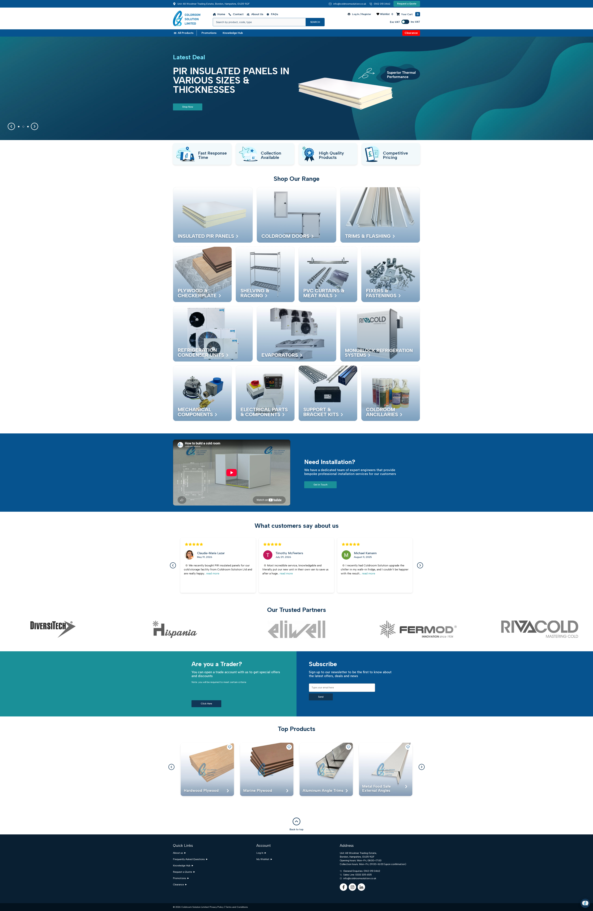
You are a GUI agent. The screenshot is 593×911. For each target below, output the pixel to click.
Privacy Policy (216, 907)
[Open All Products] (175, 33)
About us (178, 852)
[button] (11, 126)
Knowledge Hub (181, 865)
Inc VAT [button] (415, 21)
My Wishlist (262, 859)
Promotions (179, 878)
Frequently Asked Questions (189, 859)
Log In (259, 852)
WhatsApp (567, 895)
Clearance (178, 884)
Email (564, 884)
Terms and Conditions (236, 907)
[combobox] (259, 22)
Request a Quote (182, 871)
